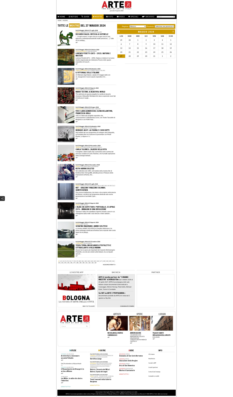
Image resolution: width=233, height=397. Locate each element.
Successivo (173, 32)
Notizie (74, 17)
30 (83, 262)
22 (59, 262)
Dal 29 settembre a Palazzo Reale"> (72, 367)
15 (95, 261)
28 (77, 262)
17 (101, 261)
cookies (117, 392)
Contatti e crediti (153, 376)
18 (104, 261)
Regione (125, 26)
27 (74, 262)
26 (71, 262)
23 (62, 262)
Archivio (150, 17)
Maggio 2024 (146, 31)
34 (95, 262)
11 (82, 261)
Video (122, 17)
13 (89, 261)
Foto (110, 17)
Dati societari (99, 392)
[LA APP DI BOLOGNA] (76, 306)
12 (86, 261)
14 (92, 261)
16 (98, 261)
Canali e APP (152, 363)
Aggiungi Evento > (109, 264)
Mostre (98, 17)
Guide (86, 17)
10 (80, 261)
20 (110, 261)
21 (113, 261)
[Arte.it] (116, 4)
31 (86, 262)
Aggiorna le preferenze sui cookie (129, 392)
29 (80, 262)
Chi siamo (151, 354)
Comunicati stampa (154, 371)
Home (62, 17)
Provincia (150, 26)
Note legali (106, 392)
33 (92, 262)
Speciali (134, 17)
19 (107, 261)
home (59, 20)
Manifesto (151, 358)
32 (89, 262)
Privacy (112, 392)
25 (68, 262)
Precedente (119, 32)
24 (65, 262)
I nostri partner (153, 367)
